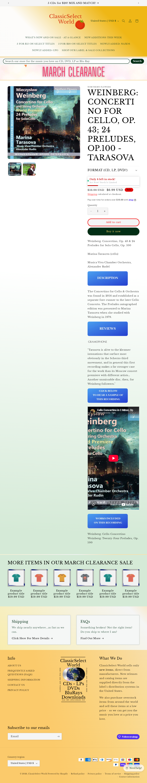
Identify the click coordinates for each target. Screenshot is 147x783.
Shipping (92, 194)
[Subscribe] (58, 736)
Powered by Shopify (58, 774)
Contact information (129, 777)
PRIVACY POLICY (18, 690)
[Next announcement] (138, 3)
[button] (123, 21)
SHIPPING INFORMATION (24, 680)
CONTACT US (16, 685)
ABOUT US (14, 665)
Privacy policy (95, 774)
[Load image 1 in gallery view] (14, 169)
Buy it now (113, 231)
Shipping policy (131, 774)
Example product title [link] (16, 592)
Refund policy (78, 774)
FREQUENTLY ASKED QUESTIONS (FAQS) (21, 672)
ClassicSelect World (37, 774)
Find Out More (90, 638)
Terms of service (113, 774)
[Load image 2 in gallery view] (29, 169)
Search (137, 61)
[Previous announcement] (8, 3)
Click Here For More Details (31, 638)
